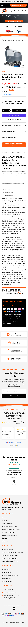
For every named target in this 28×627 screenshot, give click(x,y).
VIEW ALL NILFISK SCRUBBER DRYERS (14, 144)
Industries (5, 541)
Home (3, 39)
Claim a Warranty (7, 524)
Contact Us (5, 521)
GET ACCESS (14, 396)
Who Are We (20, 1)
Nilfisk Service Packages (9, 558)
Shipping (11, 90)
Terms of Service (7, 581)
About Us (5, 518)
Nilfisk (3, 71)
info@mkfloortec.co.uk (11, 593)
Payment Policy (6, 572)
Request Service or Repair (10, 561)
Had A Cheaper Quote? (14, 21)
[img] (14, 462)
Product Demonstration (9, 535)
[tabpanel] (14, 226)
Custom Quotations (8, 532)
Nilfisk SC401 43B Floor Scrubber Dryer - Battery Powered (13, 41)
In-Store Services (7, 549)
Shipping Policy (6, 578)
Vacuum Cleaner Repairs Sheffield (12, 552)
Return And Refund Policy (10, 575)
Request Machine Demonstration (18, 5)
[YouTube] (14, 608)
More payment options (14, 119)
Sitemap (4, 538)
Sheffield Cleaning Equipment (11, 529)
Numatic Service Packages (10, 555)
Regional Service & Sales (9, 527)
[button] (13, 485)
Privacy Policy (6, 570)
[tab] (6, 153)
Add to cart (19, 110)
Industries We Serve (8, 1)
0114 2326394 (8, 590)
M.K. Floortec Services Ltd (15, 623)
